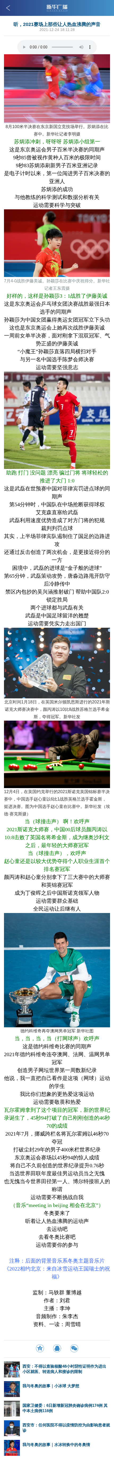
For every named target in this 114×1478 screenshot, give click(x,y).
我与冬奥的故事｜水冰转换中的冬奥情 (56, 1444)
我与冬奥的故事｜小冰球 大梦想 (51, 1386)
